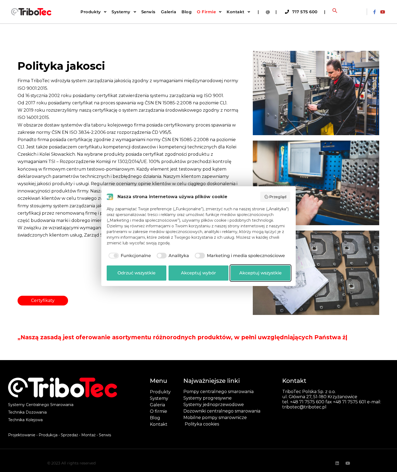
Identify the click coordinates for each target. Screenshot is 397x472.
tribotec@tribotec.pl (304, 413)
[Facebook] (374, 11)
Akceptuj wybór (198, 272)
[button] (334, 12)
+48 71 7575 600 (307, 408)
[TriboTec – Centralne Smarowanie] (31, 12)
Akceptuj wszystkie (260, 272)
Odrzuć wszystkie (136, 272)
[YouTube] (382, 11)
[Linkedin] (337, 470)
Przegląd (278, 196)
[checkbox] (129, 255)
